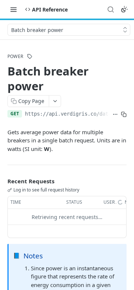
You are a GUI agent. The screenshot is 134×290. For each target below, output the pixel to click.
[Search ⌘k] (111, 9)
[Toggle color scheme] (124, 9)
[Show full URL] (115, 114)
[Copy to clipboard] (124, 114)
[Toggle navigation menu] (13, 9)
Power (15, 56)
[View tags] (29, 56)
